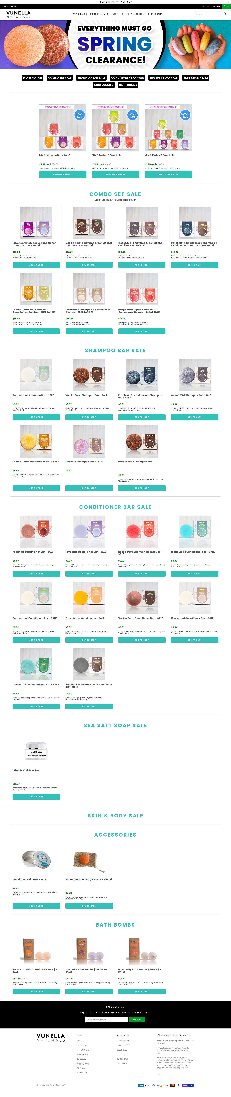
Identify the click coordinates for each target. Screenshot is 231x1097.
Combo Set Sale (60, 77)
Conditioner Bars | (99, 13)
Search (80, 1041)
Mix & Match (32, 77)
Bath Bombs (128, 85)
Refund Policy (82, 1054)
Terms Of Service (83, 1050)
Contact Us (81, 1059)
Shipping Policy (83, 1063)
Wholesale (81, 1068)
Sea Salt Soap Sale (164, 77)
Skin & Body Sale (195, 77)
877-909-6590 (12, 6)
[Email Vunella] (4, 6)
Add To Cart (36, 264)
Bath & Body (122, 1050)
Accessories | (138, 13)
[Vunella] (18, 14)
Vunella (46, 1085)
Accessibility (82, 1072)
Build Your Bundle (62, 174)
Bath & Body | (120, 13)
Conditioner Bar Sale (127, 77)
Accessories (103, 85)
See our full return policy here (176, 1068)
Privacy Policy (82, 1045)
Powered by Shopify (58, 1085)
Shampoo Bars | (78, 13)
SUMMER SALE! (155, 13)
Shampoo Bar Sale (91, 77)
